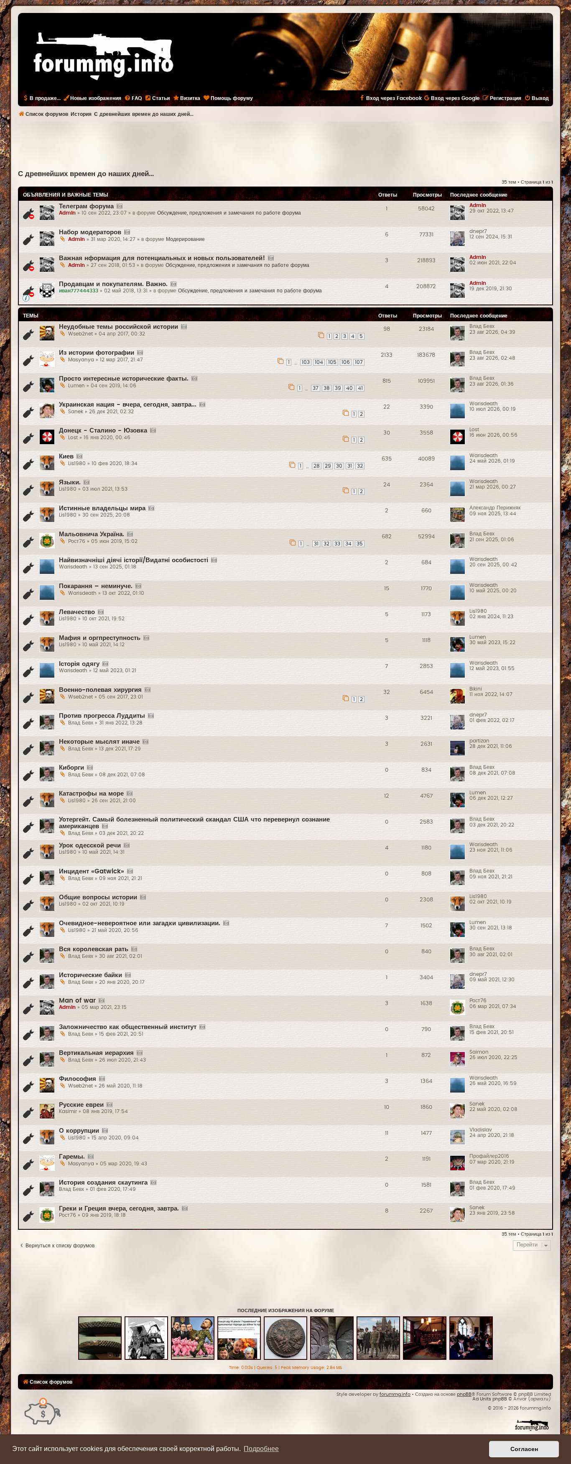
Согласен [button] (524, 1449)
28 (317, 465)
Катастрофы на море (91, 794)
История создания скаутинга (103, 1183)
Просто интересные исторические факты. (124, 379)
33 (337, 543)
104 (319, 362)
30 (339, 465)
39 (338, 388)
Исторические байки (90, 975)
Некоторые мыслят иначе (99, 742)
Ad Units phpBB (489, 1399)
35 (360, 543)
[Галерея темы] (119, 206)
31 (349, 465)
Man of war (77, 1001)
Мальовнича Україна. (91, 534)
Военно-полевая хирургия (100, 690)
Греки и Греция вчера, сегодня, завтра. (119, 1208)
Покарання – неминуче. (96, 586)
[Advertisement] (285, 145)
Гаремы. (72, 1157)
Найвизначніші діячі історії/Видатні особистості (133, 560)
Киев (66, 456)
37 (316, 388)
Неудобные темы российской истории (118, 327)
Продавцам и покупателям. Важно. (113, 284)
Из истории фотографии (96, 353)
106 (346, 362)
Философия (77, 1079)
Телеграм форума (86, 206)
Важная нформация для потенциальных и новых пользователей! (162, 258)
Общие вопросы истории (98, 897)
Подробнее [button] (261, 1448)
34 (348, 543)
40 (349, 388)
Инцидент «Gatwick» (91, 871)
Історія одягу (79, 664)
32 (360, 465)
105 (332, 362)
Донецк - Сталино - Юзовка (103, 430)
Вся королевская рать (93, 949)
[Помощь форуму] (43, 1410)
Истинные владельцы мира (102, 508)
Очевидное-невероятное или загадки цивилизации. (139, 923)
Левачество (77, 612)
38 (327, 388)
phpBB (464, 1394)
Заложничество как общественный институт (127, 1027)
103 (306, 362)
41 (360, 388)
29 (328, 465)
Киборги (71, 768)
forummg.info (395, 1394)
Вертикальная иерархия (96, 1053)
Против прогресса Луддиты (102, 716)
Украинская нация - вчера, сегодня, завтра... (127, 405)
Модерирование (185, 239)
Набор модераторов (90, 232)
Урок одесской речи (90, 845)
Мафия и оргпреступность (99, 638)
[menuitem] (133, 98)
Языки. (70, 482)
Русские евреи (81, 1105)
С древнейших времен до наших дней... (86, 174)
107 (359, 362)
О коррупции (79, 1131)
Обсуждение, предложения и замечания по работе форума (229, 212)
